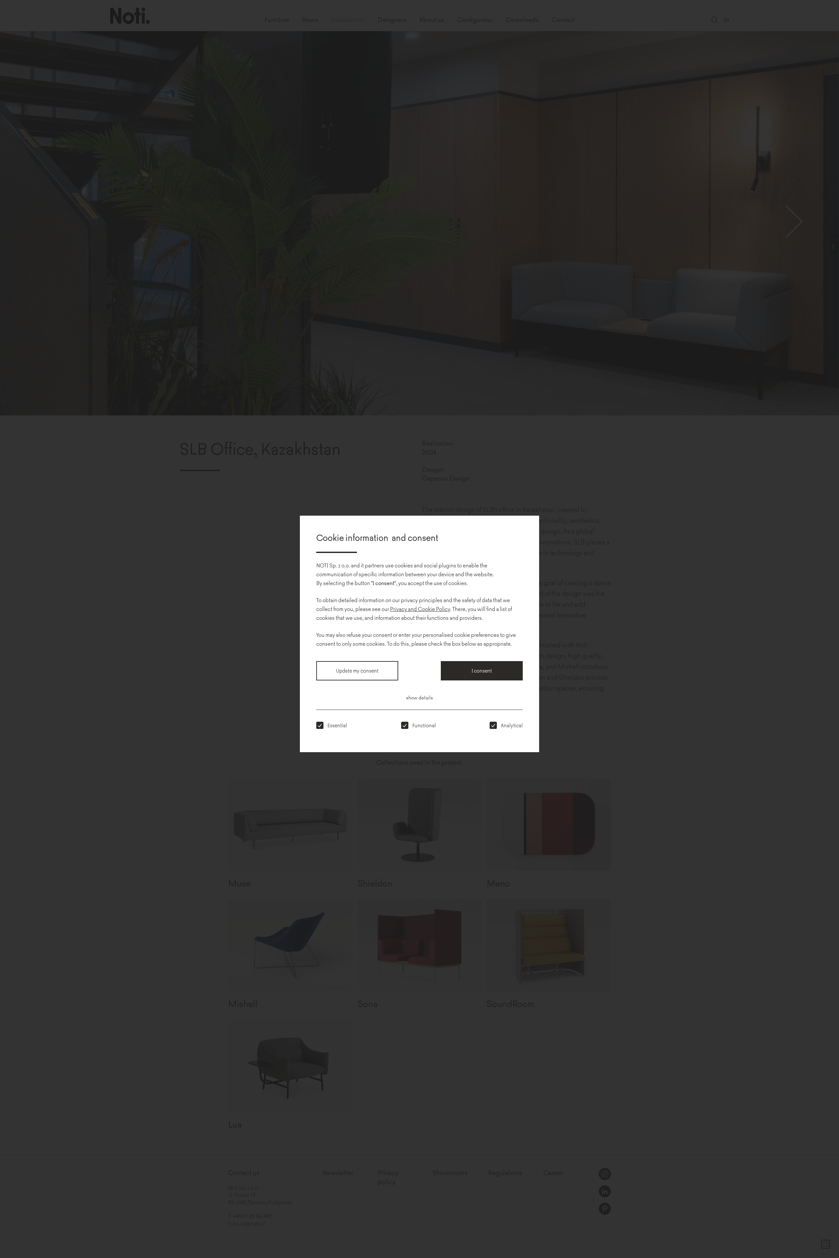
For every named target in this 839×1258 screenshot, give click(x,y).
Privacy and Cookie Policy (420, 608)
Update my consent (357, 670)
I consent (482, 670)
